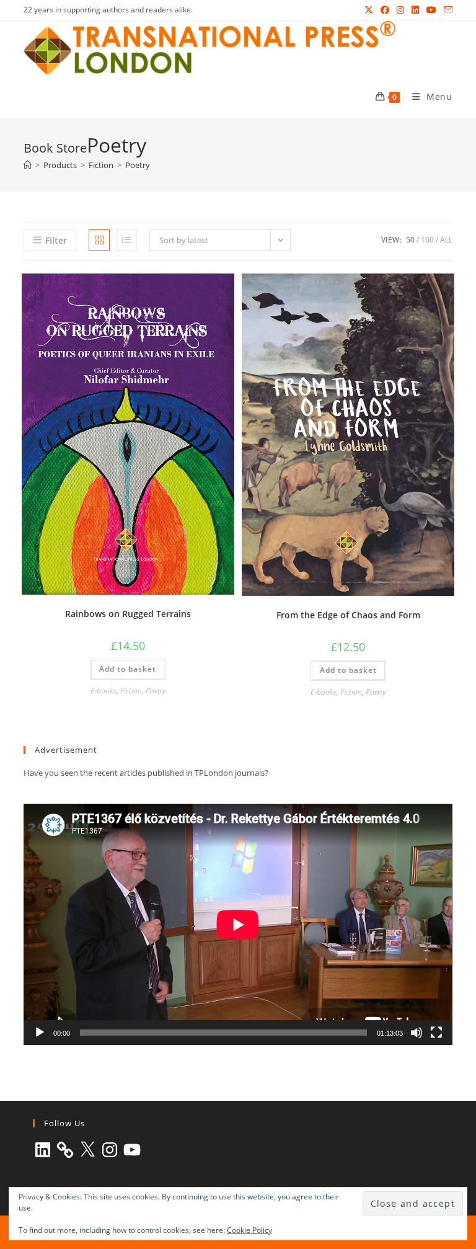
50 (410, 239)
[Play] (39, 1032)
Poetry (137, 165)
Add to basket (127, 669)
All (446, 239)
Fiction (131, 690)
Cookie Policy (249, 1230)
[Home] (28, 165)
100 (427, 239)
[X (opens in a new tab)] (369, 10)
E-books (103, 690)
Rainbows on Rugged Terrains (128, 614)
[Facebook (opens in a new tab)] (385, 10)
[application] (238, 924)
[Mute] (416, 1032)
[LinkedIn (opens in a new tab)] (415, 10)
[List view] (126, 240)
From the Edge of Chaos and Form (348, 615)
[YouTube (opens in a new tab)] (431, 10)
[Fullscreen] (436, 1032)
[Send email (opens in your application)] (446, 10)
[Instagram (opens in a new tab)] (400, 10)
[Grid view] (99, 240)
